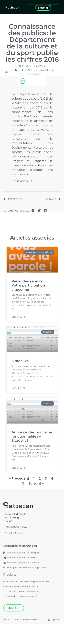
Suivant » (36, 483)
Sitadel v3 (20, 361)
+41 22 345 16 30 (14, 532)
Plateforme (46, 4)
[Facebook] (58, 619)
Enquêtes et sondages (20, 546)
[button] (56, 8)
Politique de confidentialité (26, 619)
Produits (9, 574)
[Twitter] (54, 619)
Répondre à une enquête (34, 4)
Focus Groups (55, 4)
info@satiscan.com (16, 526)
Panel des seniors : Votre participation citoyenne (28, 285)
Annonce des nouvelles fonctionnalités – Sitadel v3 (32, 436)
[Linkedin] (49, 619)
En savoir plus (21, 181)
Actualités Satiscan (26, 70)
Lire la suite (18, 317)
